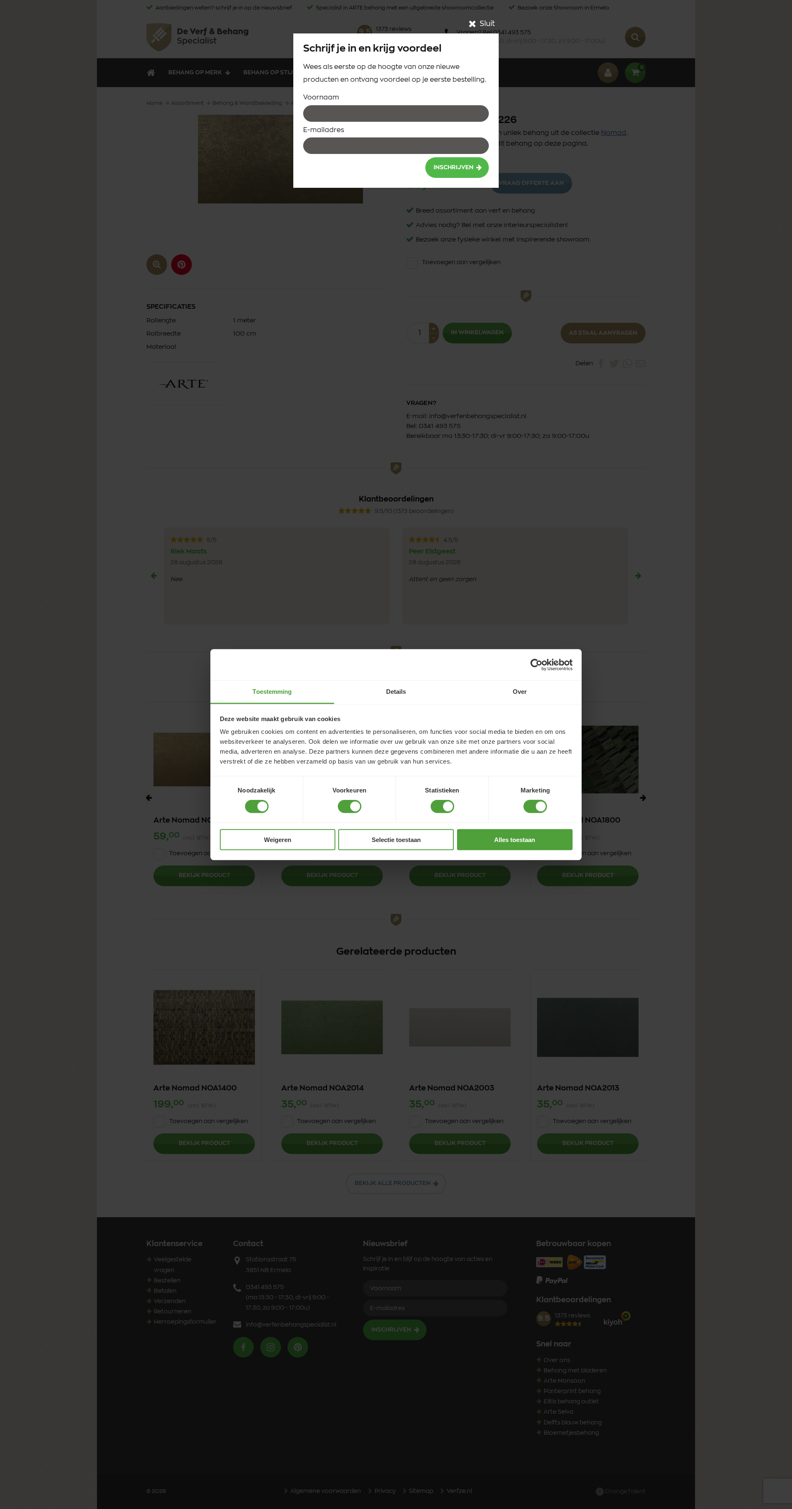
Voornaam (321, 97)
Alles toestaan (514, 839)
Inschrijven (454, 167)
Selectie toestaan (396, 839)
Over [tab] (520, 691)
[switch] (349, 806)
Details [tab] (396, 691)
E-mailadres (323, 130)
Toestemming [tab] (272, 691)
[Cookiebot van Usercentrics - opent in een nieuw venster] (536, 664)
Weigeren (277, 839)
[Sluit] (472, 24)
